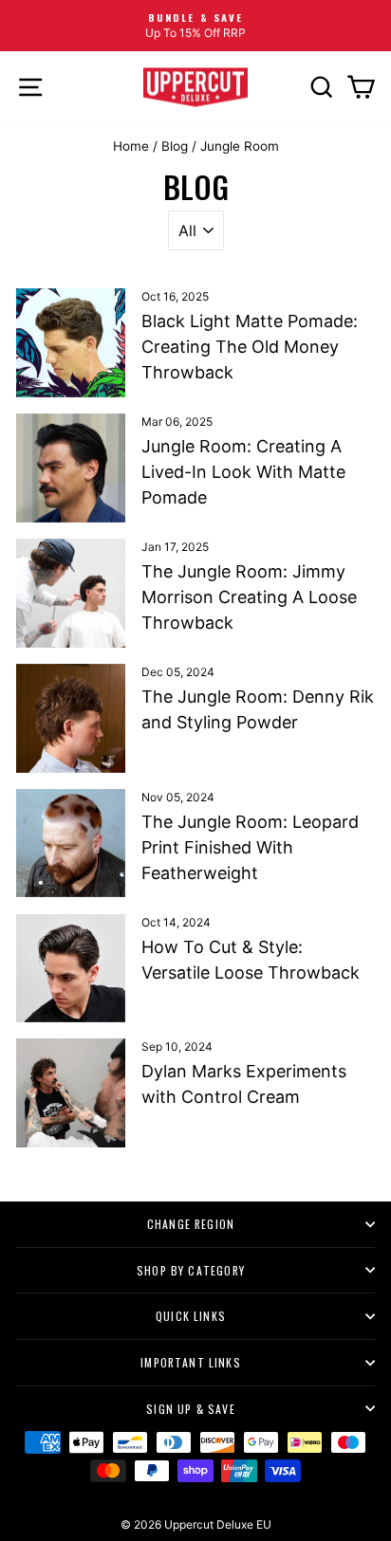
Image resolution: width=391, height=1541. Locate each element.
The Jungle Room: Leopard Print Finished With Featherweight (250, 847)
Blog (174, 146)
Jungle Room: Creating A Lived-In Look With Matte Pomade (243, 471)
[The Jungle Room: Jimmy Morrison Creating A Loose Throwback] (70, 593)
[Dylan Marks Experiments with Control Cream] (70, 1092)
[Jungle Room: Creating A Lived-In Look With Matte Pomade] (70, 468)
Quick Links (191, 1316)
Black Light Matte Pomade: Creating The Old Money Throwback (249, 346)
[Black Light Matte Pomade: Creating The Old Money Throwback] (70, 342)
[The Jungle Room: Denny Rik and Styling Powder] (70, 718)
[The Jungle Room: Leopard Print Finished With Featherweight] (70, 843)
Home (131, 146)
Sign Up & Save (190, 1409)
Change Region (190, 1224)
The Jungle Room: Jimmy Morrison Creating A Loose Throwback (249, 597)
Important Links (190, 1362)
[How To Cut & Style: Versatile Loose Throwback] (70, 968)
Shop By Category (191, 1270)
